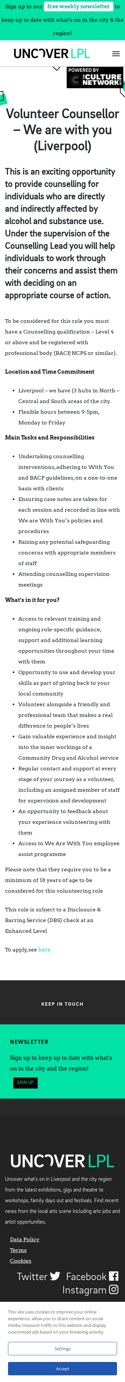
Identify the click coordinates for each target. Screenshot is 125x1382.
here (44, 950)
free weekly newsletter (78, 6)
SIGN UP (25, 1083)
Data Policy (24, 1239)
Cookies (20, 1261)
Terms (18, 1250)
